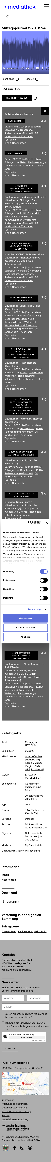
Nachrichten (15, 121)
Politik (23, 372)
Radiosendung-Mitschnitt (19, 133)
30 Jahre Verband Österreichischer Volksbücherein (21, 656)
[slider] (25, 72)
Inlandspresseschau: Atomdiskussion (21, 298)
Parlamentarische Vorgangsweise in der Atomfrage (21, 246)
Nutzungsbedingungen (15, 1103)
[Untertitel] (37, 68)
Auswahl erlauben (25, 627)
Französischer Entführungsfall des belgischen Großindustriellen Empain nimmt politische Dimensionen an (21, 406)
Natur (23, 162)
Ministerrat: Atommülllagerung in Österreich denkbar (21, 188)
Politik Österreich (30, 213)
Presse (5, 1115)
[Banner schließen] (47, 523)
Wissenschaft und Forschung (21, 325)
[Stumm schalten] (27, 68)
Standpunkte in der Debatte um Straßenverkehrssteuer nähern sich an (21, 353)
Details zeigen (35, 609)
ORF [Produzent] (34, 769)
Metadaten (13, 902)
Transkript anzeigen (16, 98)
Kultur (39, 686)
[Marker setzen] (32, 68)
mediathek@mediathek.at (17, 969)
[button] (42, 68)
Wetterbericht (16, 153)
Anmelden (10, 1048)
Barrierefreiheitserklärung (16, 1111)
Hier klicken (27, 1037)
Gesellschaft (27, 129)
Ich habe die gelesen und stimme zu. (27, 1026)
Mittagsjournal (33, 850)
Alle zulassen (25, 618)
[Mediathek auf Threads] (30, 1147)
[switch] (44, 580)
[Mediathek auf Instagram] (22, 1147)
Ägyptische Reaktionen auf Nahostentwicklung (21, 453)
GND (37, 766)
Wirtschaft (30, 219)
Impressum (8, 1100)
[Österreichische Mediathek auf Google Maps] (25, 1083)
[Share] (22, 68)
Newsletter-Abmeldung (15, 1119)
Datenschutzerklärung (14, 1107)
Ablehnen (26, 637)
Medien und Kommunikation (21, 690)
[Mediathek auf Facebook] (14, 1147)
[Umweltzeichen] (5, 1147)
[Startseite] (19, 7)
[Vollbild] (47, 68)
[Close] (45, 111)
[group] (25, 89)
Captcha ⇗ (38, 1040)
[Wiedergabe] (4, 68)
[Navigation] (46, 6)
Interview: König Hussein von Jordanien (21, 495)
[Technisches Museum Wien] (15, 1127)
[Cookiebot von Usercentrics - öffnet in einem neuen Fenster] (30, 522)
